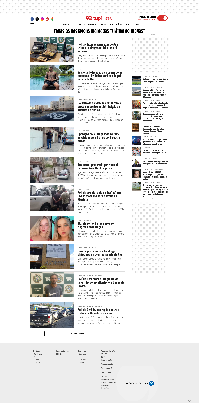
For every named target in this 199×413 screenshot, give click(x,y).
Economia (37, 363)
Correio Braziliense (108, 382)
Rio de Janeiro (65, 24)
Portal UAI (105, 388)
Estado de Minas (107, 379)
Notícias (36, 351)
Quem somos (107, 372)
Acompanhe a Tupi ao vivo (109, 352)
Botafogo (82, 354)
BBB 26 (59, 354)
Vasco (81, 363)
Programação (106, 360)
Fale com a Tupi (107, 368)
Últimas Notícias (115, 24)
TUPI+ (103, 357)
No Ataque (105, 385)
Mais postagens (77, 334)
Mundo (36, 360)
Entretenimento (90, 24)
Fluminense (83, 360)
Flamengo (82, 357)
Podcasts (77, 24)
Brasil (36, 357)
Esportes (102, 24)
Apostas (136, 24)
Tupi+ (127, 24)
